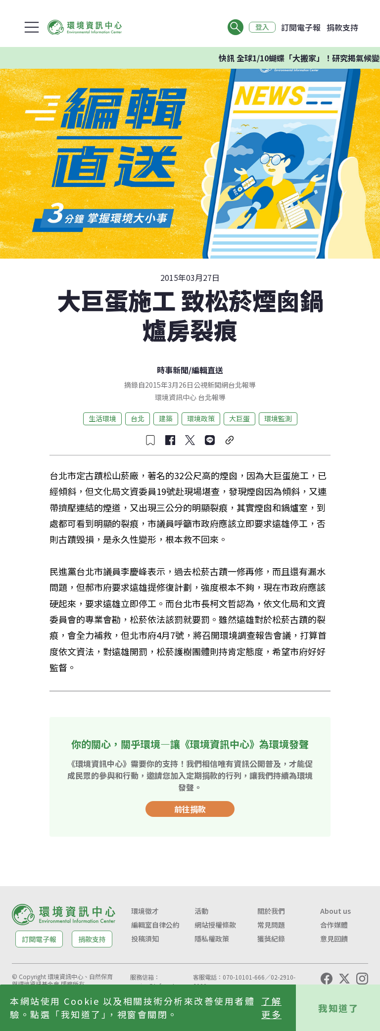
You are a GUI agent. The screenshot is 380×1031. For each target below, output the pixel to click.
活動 (201, 911)
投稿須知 (145, 938)
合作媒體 (334, 925)
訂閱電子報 (301, 27)
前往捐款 (190, 809)
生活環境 (102, 418)
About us (335, 911)
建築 (166, 418)
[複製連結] (230, 440)
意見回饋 (334, 938)
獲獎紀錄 (271, 938)
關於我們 (271, 911)
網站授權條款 (215, 925)
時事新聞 (173, 370)
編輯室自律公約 (155, 925)
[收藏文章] (150, 440)
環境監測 (278, 418)
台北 (137, 418)
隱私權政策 (211, 938)
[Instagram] (362, 979)
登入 (262, 27)
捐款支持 (342, 27)
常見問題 (271, 925)
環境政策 (201, 418)
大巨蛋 (239, 418)
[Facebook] (326, 979)
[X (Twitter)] (344, 979)
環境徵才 (145, 911)
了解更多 (271, 1007)
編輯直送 (207, 370)
